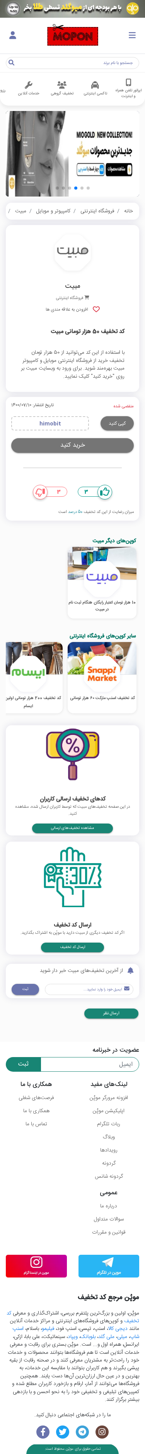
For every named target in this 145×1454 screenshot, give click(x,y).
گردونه (109, 1163)
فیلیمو (48, 1329)
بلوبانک (88, 1337)
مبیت (20, 211)
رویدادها (109, 1150)
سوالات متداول (109, 1219)
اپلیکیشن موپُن (109, 1111)
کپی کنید (117, 423)
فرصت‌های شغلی (36, 1098)
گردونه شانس (109, 1176)
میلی (122, 1337)
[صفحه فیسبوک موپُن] (43, 1432)
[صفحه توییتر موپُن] (63, 1432)
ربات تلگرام (108, 1124)
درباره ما (108, 1206)
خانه (128, 211)
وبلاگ (109, 1137)
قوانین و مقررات (108, 1232)
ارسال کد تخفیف (72, 947)
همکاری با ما (36, 1111)
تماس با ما (36, 1124)
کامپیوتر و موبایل (53, 211)
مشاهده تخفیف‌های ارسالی (72, 828)
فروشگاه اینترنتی (97, 211)
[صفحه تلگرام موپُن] (82, 1432)
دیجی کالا (118, 1329)
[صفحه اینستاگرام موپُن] (102, 1432)
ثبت (25, 989)
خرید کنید (72, 445)
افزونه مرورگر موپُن (109, 1098)
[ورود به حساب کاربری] (12, 36)
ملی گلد (106, 1337)
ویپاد (73, 1337)
